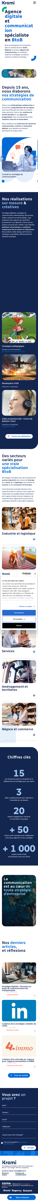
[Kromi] (6, 1191)
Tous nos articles (21, 1075)
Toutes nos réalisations (21, 436)
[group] (19, 160)
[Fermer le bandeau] (35, 574)
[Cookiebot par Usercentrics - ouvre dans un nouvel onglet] (23, 574)
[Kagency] (16, 1191)
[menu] (34, 2)
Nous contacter (22, 1197)
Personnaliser (18, 619)
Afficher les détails (25, 606)
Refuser (19, 625)
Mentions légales (5, 1174)
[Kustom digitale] (27, 1191)
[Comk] (7, 1184)
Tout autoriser (19, 612)
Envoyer (30, 1148)
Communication (12, 993)
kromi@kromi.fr (20, 1171)
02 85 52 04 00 (7, 1171)
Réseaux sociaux (13, 1029)
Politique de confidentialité (20, 1174)
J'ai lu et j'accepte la (15, 1143)
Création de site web (14, 1064)
